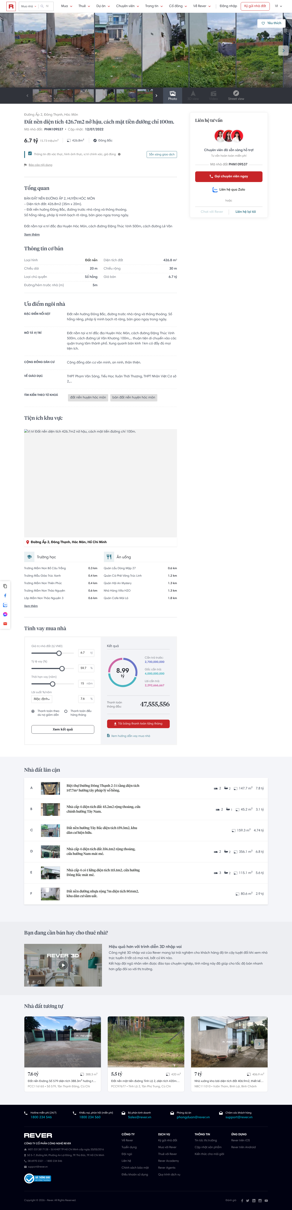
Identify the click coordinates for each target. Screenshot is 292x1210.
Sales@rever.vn (139, 1117)
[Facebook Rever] (242, 1201)
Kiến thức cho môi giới (209, 1154)
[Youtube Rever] (266, 1201)
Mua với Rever (167, 1147)
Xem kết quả (63, 729)
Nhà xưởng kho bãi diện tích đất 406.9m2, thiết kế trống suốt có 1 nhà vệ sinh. (228, 1082)
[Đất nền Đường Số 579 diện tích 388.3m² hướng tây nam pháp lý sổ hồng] (62, 1041)
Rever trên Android (243, 1147)
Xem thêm (32, 235)
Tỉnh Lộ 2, (134, 1086)
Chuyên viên (125, 6)
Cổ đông (176, 6)
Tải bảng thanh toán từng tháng (139, 723)
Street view (236, 99)
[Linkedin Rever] (253, 1201)
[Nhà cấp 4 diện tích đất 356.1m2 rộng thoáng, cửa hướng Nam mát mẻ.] (50, 851)
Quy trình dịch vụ (169, 1174)
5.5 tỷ (116, 1074)
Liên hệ (126, 1161)
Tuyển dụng (129, 1147)
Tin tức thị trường (206, 1140)
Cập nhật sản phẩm (208, 1147)
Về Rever (199, 6)
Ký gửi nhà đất (255, 6)
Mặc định (41, 699)
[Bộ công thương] (37, 1179)
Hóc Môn (71, 115)
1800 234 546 (41, 1117)
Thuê (82, 6)
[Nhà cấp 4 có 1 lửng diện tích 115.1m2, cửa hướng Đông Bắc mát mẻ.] (50, 872)
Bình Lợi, (235, 1086)
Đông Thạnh (53, 115)
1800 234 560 (89, 1117)
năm (90, 683)
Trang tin (151, 6)
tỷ (91, 653)
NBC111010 (203, 1086)
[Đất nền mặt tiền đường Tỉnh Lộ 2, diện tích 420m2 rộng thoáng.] (146, 1041)
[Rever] (70, 1135)
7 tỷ (198, 1074)
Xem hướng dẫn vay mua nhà (130, 736)
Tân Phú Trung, (151, 1086)
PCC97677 (118, 1086)
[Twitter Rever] (247, 1201)
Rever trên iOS (240, 1140)
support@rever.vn (239, 1117)
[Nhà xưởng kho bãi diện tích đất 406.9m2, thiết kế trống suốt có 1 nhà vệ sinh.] (229, 1041)
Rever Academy (168, 1161)
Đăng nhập (228, 6)
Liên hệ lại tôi (246, 212)
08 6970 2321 (35, 1161)
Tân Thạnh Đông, (69, 1086)
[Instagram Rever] (260, 1201)
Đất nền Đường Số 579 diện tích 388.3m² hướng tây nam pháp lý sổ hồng (62, 1082)
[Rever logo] (11, 6)
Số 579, (52, 1086)
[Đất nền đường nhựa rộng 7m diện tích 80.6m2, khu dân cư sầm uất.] (50, 894)
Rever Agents (166, 1167)
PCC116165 (36, 1086)
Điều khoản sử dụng (135, 1174)
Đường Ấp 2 (33, 115)
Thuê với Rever (167, 1154)
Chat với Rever (212, 212)
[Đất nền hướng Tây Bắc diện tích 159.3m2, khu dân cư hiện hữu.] (50, 830)
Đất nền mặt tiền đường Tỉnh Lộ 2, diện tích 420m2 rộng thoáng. (144, 1082)
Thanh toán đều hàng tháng (81, 713)
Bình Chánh (249, 1086)
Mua (64, 6)
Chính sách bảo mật (135, 1167)
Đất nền (91, 260)
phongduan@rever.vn (193, 1117)
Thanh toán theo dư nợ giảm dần (48, 713)
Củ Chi (85, 1086)
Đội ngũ (127, 1154)
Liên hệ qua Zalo (232, 190)
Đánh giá (231, 1200)
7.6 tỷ (33, 1074)
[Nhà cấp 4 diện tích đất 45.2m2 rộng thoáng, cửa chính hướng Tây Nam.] (50, 809)
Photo (172, 99)
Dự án (100, 6)
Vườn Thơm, (221, 1086)
